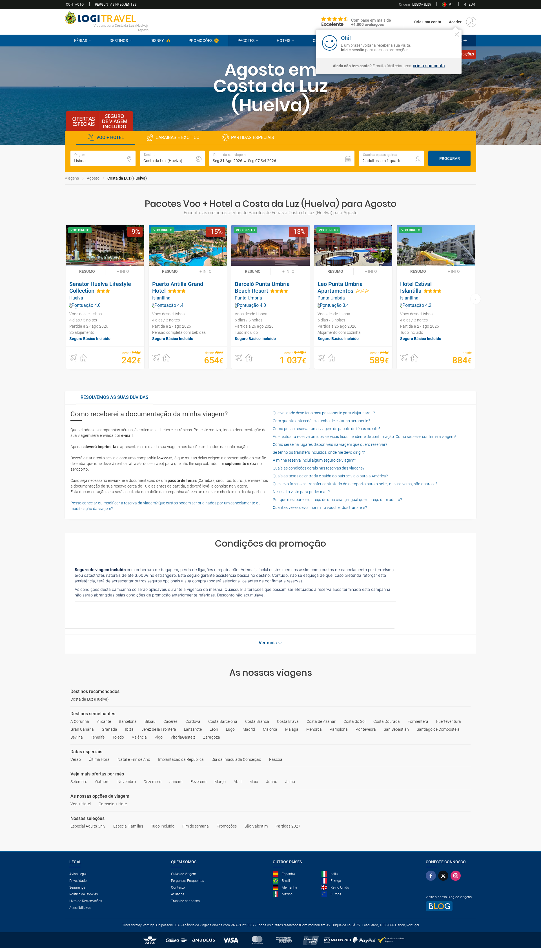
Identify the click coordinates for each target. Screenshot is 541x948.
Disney (157, 40)
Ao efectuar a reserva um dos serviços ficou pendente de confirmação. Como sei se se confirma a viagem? (364, 436)
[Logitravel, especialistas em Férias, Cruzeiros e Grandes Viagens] (107, 18)
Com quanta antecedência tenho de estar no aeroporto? (321, 421)
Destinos (119, 40)
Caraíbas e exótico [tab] (177, 137)
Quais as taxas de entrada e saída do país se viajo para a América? (330, 476)
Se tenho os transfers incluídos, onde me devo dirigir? (319, 452)
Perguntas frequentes (115, 4)
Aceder (455, 22)
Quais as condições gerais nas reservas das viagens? (318, 468)
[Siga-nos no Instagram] (457, 876)
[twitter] (444, 876)
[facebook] (432, 876)
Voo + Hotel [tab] (110, 137)
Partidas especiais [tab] (252, 137)
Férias (80, 40)
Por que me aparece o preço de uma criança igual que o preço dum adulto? (337, 499)
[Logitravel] (356, 22)
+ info (123, 271)
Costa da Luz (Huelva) (127, 178)
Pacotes (246, 40)
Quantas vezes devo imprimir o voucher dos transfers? (320, 507)
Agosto (93, 178)
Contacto (75, 4)
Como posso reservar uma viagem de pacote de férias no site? (326, 428)
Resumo (87, 271)
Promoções (200, 40)
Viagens (72, 178)
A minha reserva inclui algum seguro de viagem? (314, 460)
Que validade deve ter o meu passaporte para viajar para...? (324, 413)
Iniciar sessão (439, 42)
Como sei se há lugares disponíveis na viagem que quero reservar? (330, 444)
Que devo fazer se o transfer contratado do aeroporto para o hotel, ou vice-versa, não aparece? (355, 484)
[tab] (114, 397)
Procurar (449, 158)
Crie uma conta (427, 22)
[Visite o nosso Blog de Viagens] (449, 906)
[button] (281, 158)
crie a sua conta (429, 65)
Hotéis (283, 40)
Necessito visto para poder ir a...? (301, 491)
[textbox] (103, 158)
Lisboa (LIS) (415, 4)
